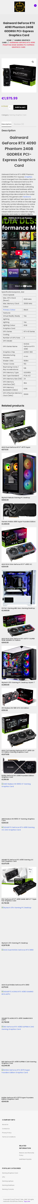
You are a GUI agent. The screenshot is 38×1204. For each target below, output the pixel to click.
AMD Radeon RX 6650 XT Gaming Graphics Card (18, 819)
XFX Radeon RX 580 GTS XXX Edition (15, 708)
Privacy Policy (6, 1133)
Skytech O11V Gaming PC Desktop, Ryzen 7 (18, 682)
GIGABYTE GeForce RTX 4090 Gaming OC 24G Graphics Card (17, 860)
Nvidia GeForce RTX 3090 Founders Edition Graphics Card (18, 776)
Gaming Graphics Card (17, 115)
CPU (3, 1177)
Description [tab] (6, 124)
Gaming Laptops (7, 1181)
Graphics (28, 177)
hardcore (27, 197)
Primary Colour (9, 310)
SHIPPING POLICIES (25, 1159)
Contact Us (6, 1129)
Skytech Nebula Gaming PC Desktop (16, 497)
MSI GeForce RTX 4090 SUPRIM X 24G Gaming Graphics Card (19, 1062)
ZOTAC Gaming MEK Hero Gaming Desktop (18, 608)
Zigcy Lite (27, 1201)
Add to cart (20, 107)
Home (9, 40)
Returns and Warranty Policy (26, 1154)
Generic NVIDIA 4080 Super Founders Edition (18, 521)
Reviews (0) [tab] (19, 124)
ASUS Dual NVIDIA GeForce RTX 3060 (15, 985)
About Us (5, 1124)
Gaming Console (8, 1189)
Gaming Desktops (8, 1185)
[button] (33, 62)
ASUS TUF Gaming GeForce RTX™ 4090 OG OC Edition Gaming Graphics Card (18, 751)
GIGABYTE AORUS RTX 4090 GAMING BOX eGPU (17, 1019)
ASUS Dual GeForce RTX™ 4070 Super (16, 447)
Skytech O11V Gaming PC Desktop (15, 943)
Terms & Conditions (9, 1137)
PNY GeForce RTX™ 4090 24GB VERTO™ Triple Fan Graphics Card (19, 899)
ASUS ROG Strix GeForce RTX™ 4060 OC (17, 564)
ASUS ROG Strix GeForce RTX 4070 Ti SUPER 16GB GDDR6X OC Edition (18, 639)
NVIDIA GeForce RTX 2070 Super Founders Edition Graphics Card (17, 1098)
